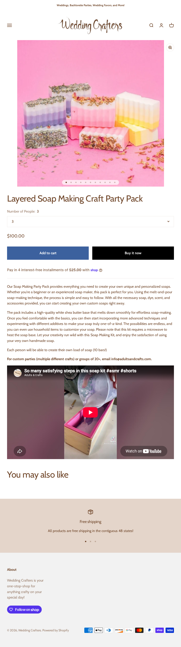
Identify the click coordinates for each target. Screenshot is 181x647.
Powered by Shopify (55, 630)
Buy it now (133, 253)
